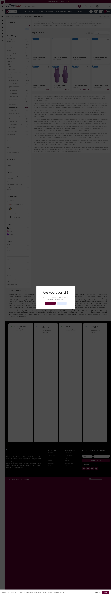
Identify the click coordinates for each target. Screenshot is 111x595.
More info (98, 592)
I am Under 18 (61, 303)
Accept (105, 592)
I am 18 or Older (50, 303)
